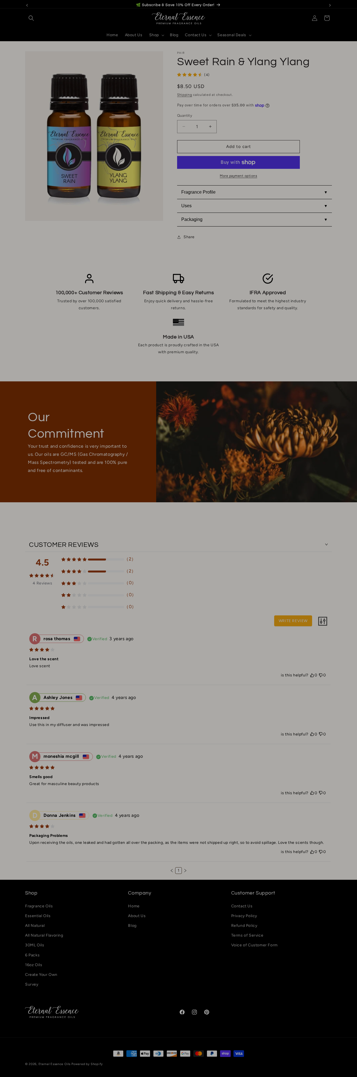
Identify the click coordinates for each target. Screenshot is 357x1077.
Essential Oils (37, 915)
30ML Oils (34, 945)
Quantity (184, 115)
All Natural (35, 925)
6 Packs (32, 955)
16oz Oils (33, 965)
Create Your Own (41, 974)
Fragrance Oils (39, 906)
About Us (137, 915)
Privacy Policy (244, 915)
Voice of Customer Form (254, 945)
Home (133, 906)
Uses (186, 205)
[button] (31, 18)
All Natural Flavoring (44, 935)
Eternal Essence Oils (54, 1064)
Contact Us (242, 906)
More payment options (238, 176)
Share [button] (189, 237)
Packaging (191, 219)
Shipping (184, 95)
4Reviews (42, 583)
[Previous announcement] (27, 5)
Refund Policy (244, 925)
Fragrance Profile (198, 192)
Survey (31, 984)
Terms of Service (247, 935)
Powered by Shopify (87, 1064)
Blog (132, 925)
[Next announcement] (330, 5)
